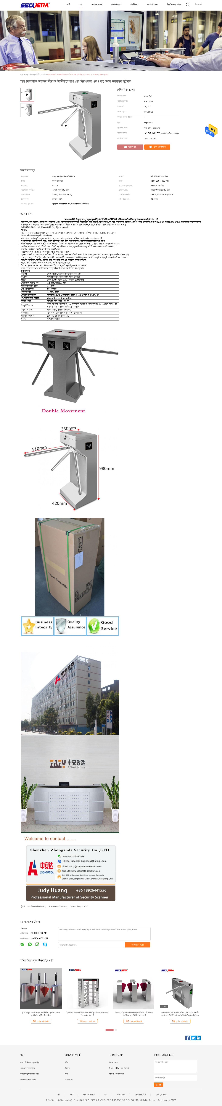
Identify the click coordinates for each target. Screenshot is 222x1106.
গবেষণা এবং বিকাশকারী (116, 1074)
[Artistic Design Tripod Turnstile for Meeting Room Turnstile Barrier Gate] (73, 162)
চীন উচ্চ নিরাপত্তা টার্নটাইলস (55, 1100)
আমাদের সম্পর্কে (96, 4)
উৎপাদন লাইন (113, 1062)
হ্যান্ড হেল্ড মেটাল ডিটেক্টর (28, 1079)
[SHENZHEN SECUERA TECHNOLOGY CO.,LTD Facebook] (187, 1038)
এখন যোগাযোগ (159, 147)
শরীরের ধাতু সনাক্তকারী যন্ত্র (29, 1074)
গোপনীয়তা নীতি (140, 1095)
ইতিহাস (67, 1068)
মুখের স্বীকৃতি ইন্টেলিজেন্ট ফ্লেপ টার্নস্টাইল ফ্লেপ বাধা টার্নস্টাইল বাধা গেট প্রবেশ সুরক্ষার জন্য (41, 1013)
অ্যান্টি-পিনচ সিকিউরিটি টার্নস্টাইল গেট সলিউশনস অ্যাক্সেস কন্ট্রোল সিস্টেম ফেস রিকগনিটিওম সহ (180, 1013)
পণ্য (80, 4)
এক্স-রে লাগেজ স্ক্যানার (27, 1068)
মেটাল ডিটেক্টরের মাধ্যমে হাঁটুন (29, 1062)
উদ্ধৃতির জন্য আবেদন (174, 4)
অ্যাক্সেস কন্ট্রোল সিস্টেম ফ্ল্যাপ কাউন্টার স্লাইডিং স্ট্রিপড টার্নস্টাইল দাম (134, 1013)
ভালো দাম (132, 147)
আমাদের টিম (68, 1079)
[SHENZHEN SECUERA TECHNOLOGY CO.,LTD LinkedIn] (198, 1038)
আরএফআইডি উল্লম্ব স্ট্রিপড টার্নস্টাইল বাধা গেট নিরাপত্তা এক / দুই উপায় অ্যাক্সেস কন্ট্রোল (77, 74)
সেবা (66, 1074)
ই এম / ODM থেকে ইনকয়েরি (119, 1068)
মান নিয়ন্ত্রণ (134, 4)
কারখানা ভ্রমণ (116, 4)
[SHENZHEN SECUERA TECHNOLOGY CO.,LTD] (35, 5)
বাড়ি (68, 4)
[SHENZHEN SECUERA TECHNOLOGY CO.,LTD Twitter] (193, 1038)
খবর (106, 1095)
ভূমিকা (67, 1062)
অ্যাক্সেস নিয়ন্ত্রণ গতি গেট (79, 906)
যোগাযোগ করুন (152, 4)
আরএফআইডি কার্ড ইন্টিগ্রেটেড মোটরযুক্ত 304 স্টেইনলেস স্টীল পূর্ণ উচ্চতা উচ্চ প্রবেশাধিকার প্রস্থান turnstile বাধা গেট (87, 1013)
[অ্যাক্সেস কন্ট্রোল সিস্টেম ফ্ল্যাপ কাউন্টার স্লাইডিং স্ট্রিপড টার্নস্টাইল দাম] (133, 988)
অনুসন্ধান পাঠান (138, 945)
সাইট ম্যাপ (121, 1095)
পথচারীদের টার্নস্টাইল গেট (36, 906)
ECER (173, 1100)
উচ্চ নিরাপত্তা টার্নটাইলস (57, 906)
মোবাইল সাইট (161, 1095)
